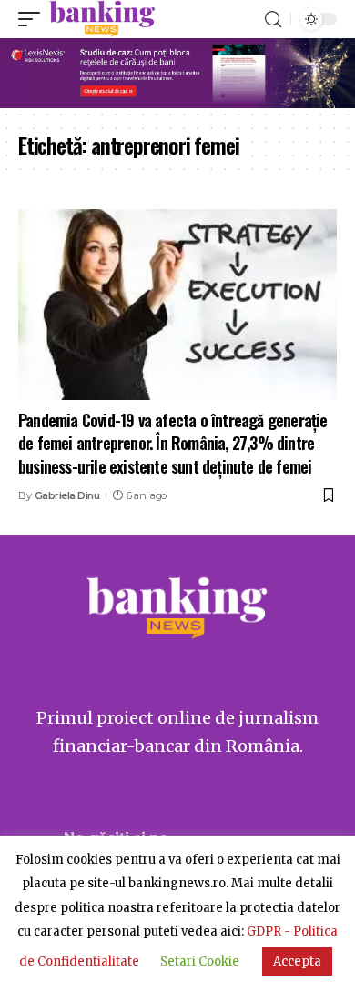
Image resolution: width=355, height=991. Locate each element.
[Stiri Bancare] (102, 19)
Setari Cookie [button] (199, 961)
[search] (273, 19)
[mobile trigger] (33, 19)
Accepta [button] (297, 961)
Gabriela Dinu (67, 495)
